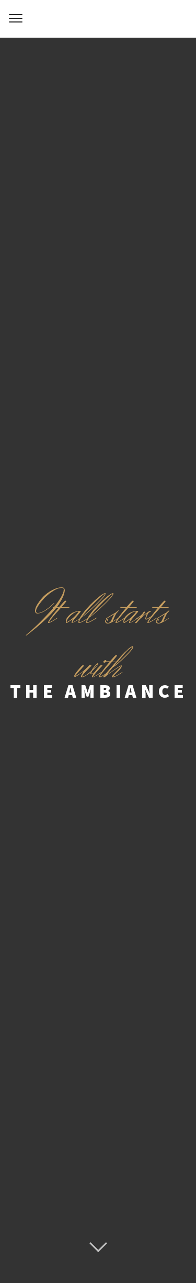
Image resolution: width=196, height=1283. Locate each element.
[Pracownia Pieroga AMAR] (98, 19)
